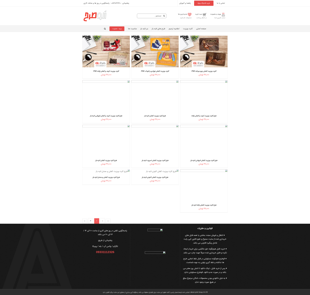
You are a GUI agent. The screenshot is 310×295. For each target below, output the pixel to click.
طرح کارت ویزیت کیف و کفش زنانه (203, 116)
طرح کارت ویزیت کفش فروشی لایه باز (203, 160)
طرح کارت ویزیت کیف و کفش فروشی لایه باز (106, 116)
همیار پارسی (174, 292)
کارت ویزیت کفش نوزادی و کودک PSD (155, 71)
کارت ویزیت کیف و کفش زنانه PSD (106, 71)
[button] (105, 28)
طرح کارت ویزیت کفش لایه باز (155, 116)
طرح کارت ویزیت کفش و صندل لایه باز (106, 177)
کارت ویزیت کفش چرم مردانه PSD (204, 71)
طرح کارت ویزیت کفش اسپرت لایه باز (155, 160)
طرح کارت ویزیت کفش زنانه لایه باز (203, 205)
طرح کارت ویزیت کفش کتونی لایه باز (155, 177)
